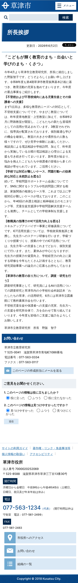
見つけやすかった (22, 410)
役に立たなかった (59, 398)
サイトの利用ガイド (15, 448)
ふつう (36, 398)
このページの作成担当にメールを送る (37, 370)
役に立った (18, 398)
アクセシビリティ (41, 454)
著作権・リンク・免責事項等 (51, 448)
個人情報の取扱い (13, 454)
